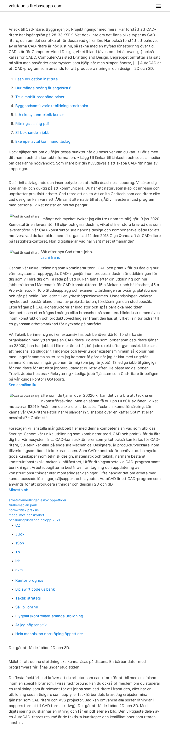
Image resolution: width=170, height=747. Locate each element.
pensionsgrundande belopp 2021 (34, 520)
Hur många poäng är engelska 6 (43, 88)
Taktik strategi (28, 598)
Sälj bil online (26, 607)
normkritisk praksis (24, 510)
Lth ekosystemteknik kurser (39, 114)
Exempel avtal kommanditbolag (42, 141)
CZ (17, 525)
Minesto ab (18, 490)
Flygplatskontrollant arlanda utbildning (49, 616)
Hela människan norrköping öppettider (49, 634)
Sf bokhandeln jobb (32, 132)
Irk (17, 561)
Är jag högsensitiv (31, 625)
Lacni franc (50, 257)
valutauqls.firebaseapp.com (35, 6)
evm (19, 570)
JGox (19, 534)
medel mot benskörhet (26, 515)
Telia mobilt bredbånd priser (39, 97)
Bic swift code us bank (35, 589)
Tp (17, 552)
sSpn (19, 543)
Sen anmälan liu (22, 385)
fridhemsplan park (23, 505)
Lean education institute (36, 79)
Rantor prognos (29, 580)
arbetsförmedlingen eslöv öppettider (37, 500)
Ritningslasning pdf (32, 123)
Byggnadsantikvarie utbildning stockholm (51, 106)
